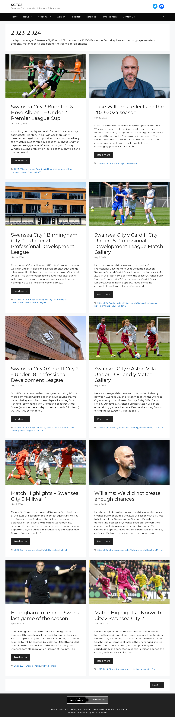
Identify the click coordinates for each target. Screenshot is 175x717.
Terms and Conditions (103, 709)
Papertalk (76, 16)
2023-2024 (19, 169)
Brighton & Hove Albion (48, 169)
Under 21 (37, 172)
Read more (20, 160)
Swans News (96, 699)
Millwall (63, 550)
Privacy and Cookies (80, 709)
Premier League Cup (21, 172)
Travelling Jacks (109, 16)
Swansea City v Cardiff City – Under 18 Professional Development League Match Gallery (128, 243)
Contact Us (129, 16)
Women (61, 16)
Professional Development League (28, 302)
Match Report (68, 169)
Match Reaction (147, 550)
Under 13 (158, 427)
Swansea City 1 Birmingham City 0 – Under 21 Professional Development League (44, 243)
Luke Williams (131, 163)
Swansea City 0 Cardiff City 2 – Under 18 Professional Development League (44, 374)
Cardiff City (124, 303)
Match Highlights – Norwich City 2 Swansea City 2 (127, 615)
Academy (43, 16)
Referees (91, 16)
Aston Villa (124, 427)
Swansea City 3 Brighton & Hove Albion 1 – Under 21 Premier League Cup (42, 112)
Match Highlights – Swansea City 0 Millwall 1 (45, 496)
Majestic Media (99, 712)
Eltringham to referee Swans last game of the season (45, 615)
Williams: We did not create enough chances (127, 496)
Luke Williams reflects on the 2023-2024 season (129, 109)
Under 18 (121, 306)
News (26, 16)
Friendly (134, 427)
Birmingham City (44, 299)
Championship (116, 163)
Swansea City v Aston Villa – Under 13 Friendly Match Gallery (127, 374)
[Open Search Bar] (163, 17)
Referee (54, 666)
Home (14, 16)
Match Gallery (137, 303)
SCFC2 (16, 5)
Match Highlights (49, 550)
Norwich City (149, 669)
